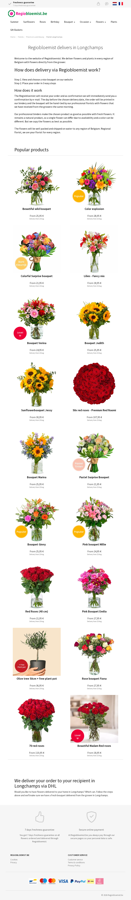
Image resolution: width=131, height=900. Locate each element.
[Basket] (98, 3)
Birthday (55, 21)
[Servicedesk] (107, 3)
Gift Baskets (16, 29)
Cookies (13, 859)
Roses (43, 21)
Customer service (75, 859)
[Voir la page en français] (121, 3)
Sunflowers (29, 21)
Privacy (13, 862)
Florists (21, 37)
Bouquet (68, 21)
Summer (14, 21)
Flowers (100, 21)
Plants (114, 21)
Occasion (84, 21)
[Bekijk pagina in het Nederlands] (115, 3)
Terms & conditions (76, 862)
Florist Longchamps (54, 37)
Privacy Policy (74, 865)
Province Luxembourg (35, 37)
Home (12, 37)
